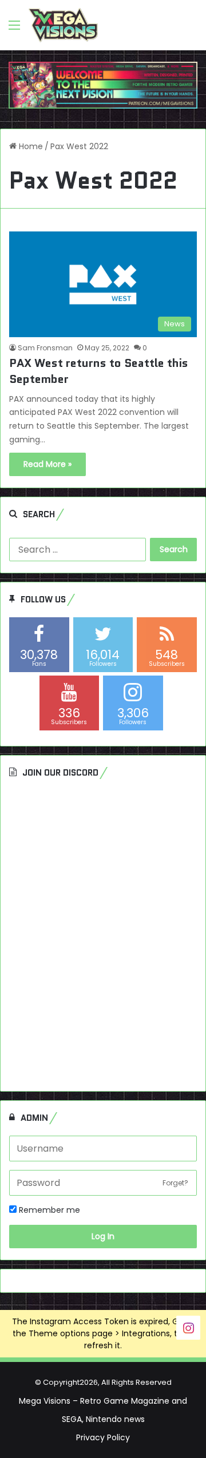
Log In (103, 1236)
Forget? (175, 1183)
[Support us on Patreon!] (103, 84)
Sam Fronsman (45, 348)
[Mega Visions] (63, 25)
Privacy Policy (103, 1437)
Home (30, 146)
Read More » (47, 464)
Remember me (48, 1210)
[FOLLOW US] (188, 1327)
